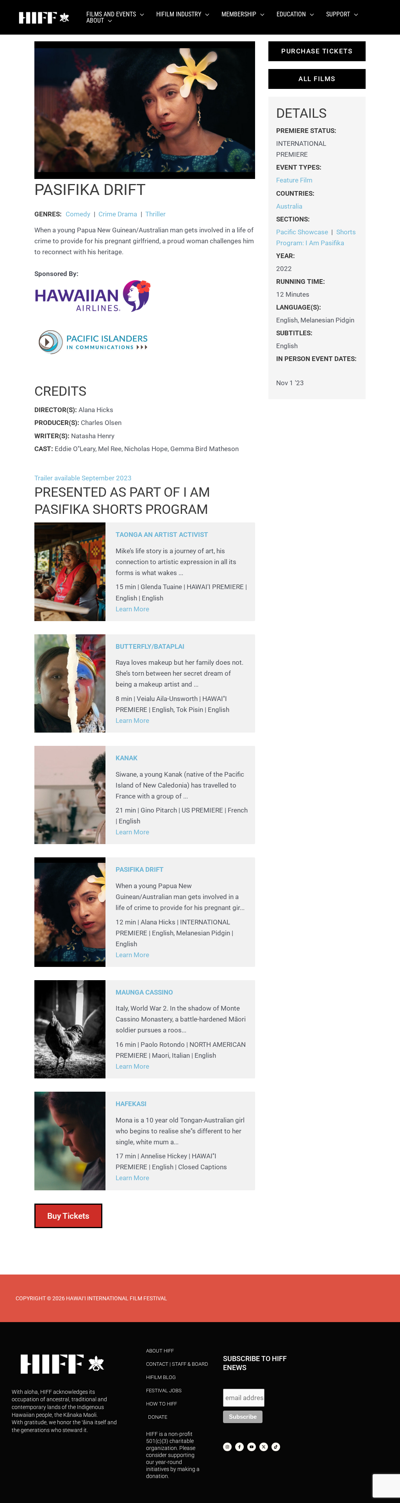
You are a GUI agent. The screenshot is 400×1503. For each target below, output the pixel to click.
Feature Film (294, 180)
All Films (317, 79)
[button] (140, 14)
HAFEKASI (131, 1104)
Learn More (132, 609)
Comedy (78, 214)
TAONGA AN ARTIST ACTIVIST (162, 534)
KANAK (127, 758)
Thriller (155, 214)
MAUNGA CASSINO (144, 992)
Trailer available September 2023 (83, 478)
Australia (289, 206)
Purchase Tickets (316, 51)
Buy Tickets (68, 1216)
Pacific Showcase (302, 232)
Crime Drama (117, 214)
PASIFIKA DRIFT (140, 869)
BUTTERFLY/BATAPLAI (150, 646)
